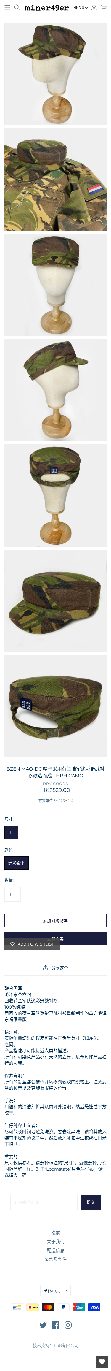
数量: (9, 880)
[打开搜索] (17, 7)
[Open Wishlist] (102, 1362)
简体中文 (52, 1291)
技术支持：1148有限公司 (55, 1345)
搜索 (55, 1232)
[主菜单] (7, 7)
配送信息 (56, 1250)
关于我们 (56, 1241)
